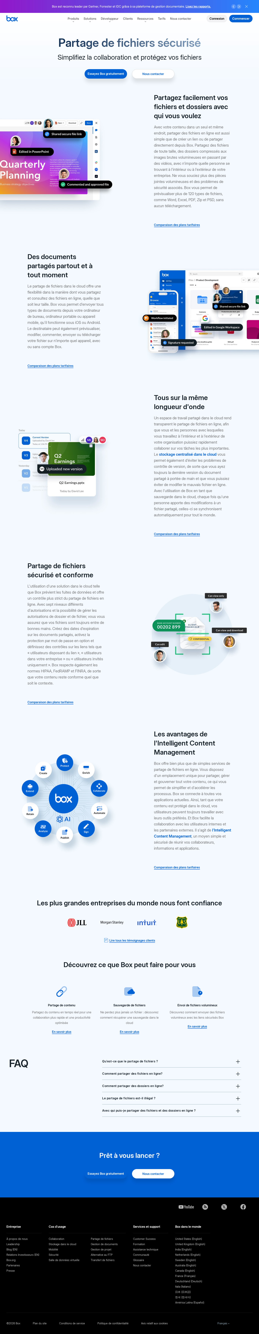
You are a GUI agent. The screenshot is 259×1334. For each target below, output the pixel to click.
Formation (139, 1244)
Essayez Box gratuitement (106, 74)
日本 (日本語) (183, 1291)
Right (239, 6)
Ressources (145, 18)
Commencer (241, 18)
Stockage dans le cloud (62, 1244)
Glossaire (138, 1260)
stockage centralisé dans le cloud (188, 454)
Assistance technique (145, 1249)
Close (246, 6)
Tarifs (162, 18)
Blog (205, 1206)
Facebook (243, 1206)
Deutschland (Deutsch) (188, 1281)
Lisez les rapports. (198, 6)
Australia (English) (185, 1265)
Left (233, 6)
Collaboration (56, 1238)
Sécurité (54, 1254)
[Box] (12, 18)
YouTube (186, 1206)
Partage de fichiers (102, 1238)
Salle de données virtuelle (64, 1260)
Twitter (224, 1206)
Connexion (217, 18)
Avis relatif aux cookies (154, 1323)
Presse (10, 1270)
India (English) (183, 1249)
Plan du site (40, 1323)
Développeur (110, 18)
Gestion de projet (101, 1249)
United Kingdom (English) (190, 1244)
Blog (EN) (11, 1249)
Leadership (13, 1244)
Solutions (90, 18)
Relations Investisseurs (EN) (22, 1254)
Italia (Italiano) (183, 1286)
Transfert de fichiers (103, 1260)
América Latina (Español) (189, 1302)
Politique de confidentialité (113, 1323)
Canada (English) (185, 1270)
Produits (73, 18)
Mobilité (53, 1249)
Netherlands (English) (187, 1254)
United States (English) (188, 1238)
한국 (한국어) (183, 1297)
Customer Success (144, 1238)
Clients (128, 18)
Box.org (11, 1260)
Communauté (141, 1254)
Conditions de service (72, 1323)
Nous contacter (180, 18)
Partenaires (13, 1265)
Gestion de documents (104, 1244)
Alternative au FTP (102, 1254)
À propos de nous (17, 1238)
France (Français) (185, 1276)
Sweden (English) (185, 1260)
